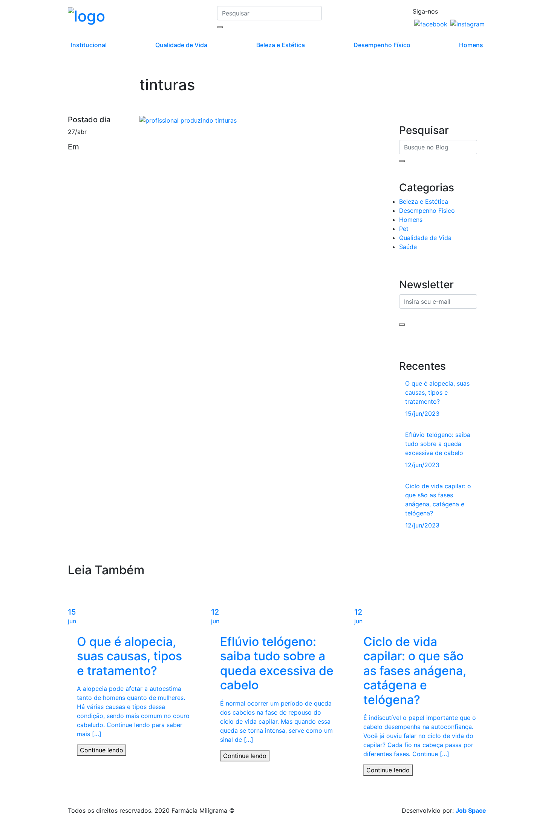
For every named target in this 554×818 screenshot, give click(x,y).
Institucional (89, 45)
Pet (404, 228)
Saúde (408, 247)
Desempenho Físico (382, 45)
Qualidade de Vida (181, 45)
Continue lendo (101, 750)
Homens (471, 45)
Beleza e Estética (280, 45)
